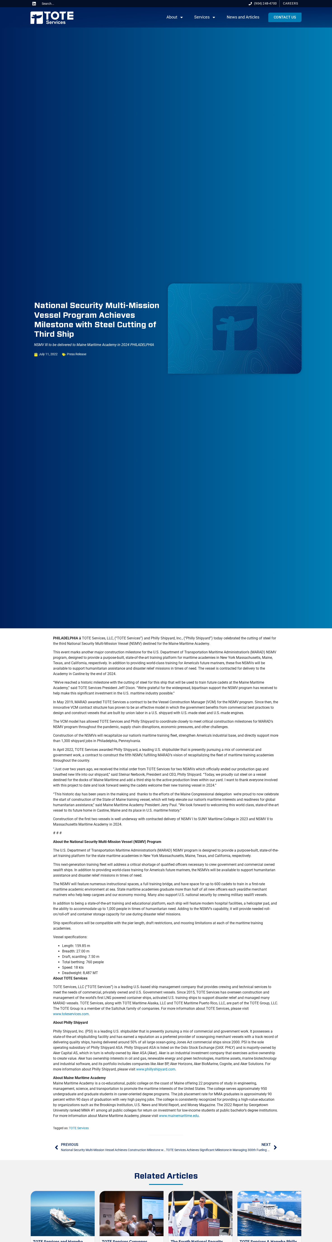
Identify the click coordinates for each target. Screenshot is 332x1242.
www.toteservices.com (71, 1014)
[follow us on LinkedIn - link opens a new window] (34, 3)
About (171, 17)
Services (202, 17)
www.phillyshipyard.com (155, 1069)
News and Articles (243, 17)
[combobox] (57, 3)
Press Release (76, 354)
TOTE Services (79, 1128)
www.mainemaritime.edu (179, 1116)
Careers (290, 3)
